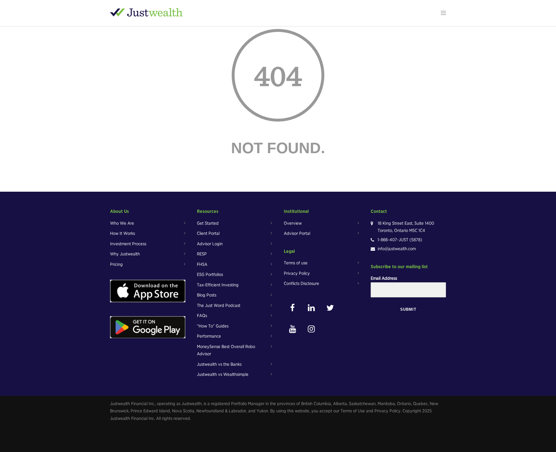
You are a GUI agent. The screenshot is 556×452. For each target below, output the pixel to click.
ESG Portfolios (210, 274)
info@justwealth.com (397, 248)
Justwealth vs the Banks (219, 364)
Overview (293, 223)
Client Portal (208, 233)
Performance (209, 336)
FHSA (202, 264)
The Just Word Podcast (218, 305)
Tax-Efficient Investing (218, 285)
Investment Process (128, 243)
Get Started (208, 223)
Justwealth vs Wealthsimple (222, 374)
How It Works (122, 233)
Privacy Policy (297, 273)
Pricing (116, 264)
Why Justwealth (125, 254)
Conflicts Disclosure (301, 283)
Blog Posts (206, 295)
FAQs (202, 315)
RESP (202, 254)
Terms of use (296, 263)
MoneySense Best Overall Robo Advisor (226, 350)
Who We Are (122, 223)
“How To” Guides (212, 326)
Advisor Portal (297, 233)
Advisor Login (210, 243)
